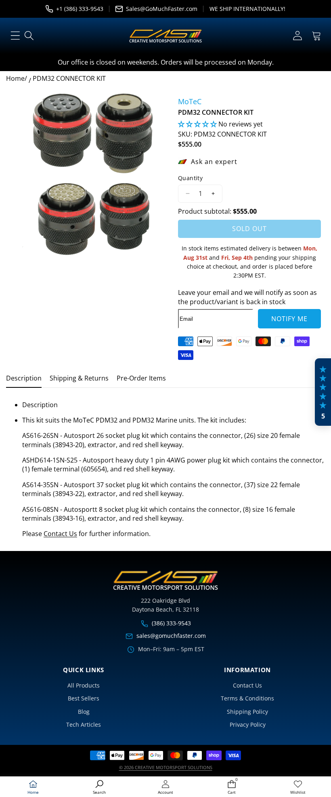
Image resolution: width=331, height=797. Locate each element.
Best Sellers (83, 698)
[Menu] (15, 36)
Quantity (190, 178)
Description (24, 378)
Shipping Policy (247, 711)
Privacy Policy (248, 724)
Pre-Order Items (141, 378)
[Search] (29, 36)
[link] (298, 787)
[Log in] (297, 36)
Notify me (289, 318)
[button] (316, 36)
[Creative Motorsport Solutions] (165, 36)
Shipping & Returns (79, 378)
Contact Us (60, 533)
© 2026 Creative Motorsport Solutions (165, 767)
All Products (83, 685)
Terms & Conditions (247, 698)
